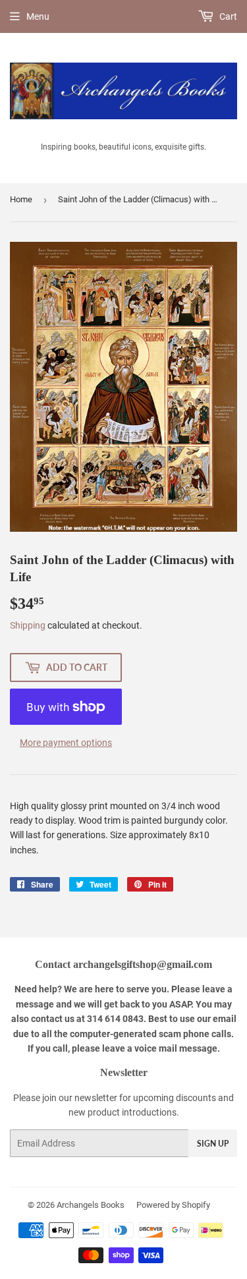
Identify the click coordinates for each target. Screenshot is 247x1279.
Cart (227, 16)
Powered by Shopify (173, 1205)
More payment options (66, 742)
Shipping (27, 625)
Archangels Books (90, 1205)
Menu (37, 16)
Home (21, 199)
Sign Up (213, 1144)
